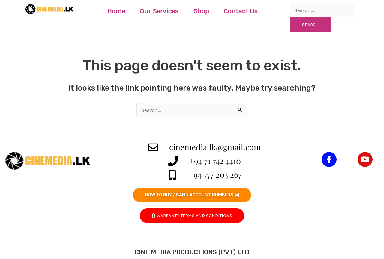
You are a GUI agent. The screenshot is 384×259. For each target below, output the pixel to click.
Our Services (159, 11)
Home (116, 11)
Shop (201, 11)
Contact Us (241, 11)
